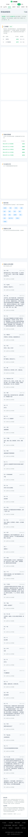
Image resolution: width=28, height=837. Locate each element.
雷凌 (9, 211)
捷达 (20, 214)
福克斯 (5, 208)
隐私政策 (17, 828)
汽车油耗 (11, 822)
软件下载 (4, 828)
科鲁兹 (5, 221)
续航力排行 (14, 825)
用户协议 (24, 828)
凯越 (4, 214)
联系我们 (11, 828)
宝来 (20, 211)
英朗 (21, 208)
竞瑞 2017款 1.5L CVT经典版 (8, 155)
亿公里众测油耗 (7, 825)
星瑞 (4, 218)
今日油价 (4, 822)
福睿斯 (15, 214)
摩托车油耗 (17, 822)
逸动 (4, 211)
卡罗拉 (16, 208)
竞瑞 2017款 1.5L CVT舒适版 (8, 152)
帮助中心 (21, 825)
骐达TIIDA (11, 218)
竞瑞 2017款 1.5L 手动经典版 (8, 143)
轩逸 (14, 211)
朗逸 (9, 214)
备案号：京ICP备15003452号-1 (14, 834)
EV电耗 (23, 822)
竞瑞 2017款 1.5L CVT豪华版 (8, 149)
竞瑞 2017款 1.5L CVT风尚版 (8, 146)
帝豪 (10, 208)
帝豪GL (17, 218)
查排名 (11, 26)
